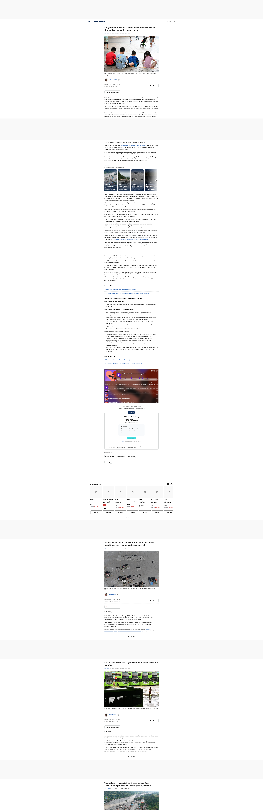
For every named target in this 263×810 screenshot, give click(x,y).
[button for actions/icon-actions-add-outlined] (119, 80)
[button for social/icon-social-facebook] (153, 85)
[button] (169, 22)
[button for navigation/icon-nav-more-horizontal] (157, 85)
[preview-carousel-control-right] (156, 180)
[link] (94, 22)
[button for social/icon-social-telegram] (150, 85)
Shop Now (96, 512)
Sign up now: (107, 33)
